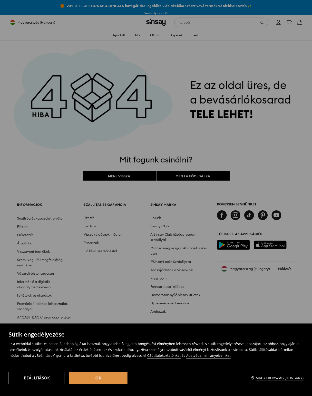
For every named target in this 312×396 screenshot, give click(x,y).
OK (98, 378)
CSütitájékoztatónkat (164, 355)
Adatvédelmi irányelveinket (208, 355)
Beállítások (37, 378)
